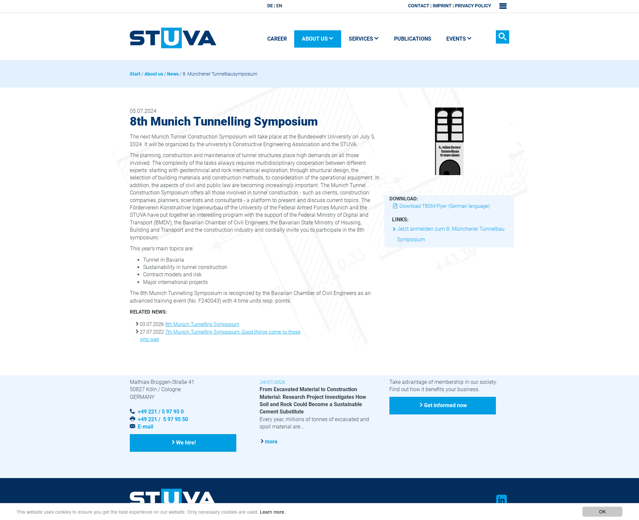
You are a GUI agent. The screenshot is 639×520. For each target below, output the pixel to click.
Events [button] (456, 39)
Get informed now (445, 405)
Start (135, 74)
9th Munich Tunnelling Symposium (202, 324)
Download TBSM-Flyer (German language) (444, 206)
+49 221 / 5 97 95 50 (163, 419)
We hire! (186, 442)
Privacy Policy (473, 5)
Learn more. (273, 511)
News (173, 74)
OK (602, 511)
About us (153, 74)
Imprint (442, 5)
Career (277, 39)
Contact (418, 5)
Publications (412, 39)
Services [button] (361, 39)
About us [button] (315, 39)
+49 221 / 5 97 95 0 (161, 411)
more (271, 441)
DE (270, 5)
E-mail (145, 426)
